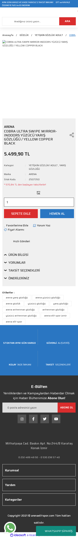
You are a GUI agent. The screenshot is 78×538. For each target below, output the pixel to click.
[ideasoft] (18, 535)
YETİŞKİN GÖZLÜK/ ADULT (43, 165)
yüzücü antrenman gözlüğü (21, 315)
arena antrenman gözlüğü (20, 309)
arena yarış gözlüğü (17, 297)
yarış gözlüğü (60, 303)
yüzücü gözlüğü (37, 303)
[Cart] (75, 12)
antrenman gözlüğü (53, 309)
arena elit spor (14, 321)
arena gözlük (13, 303)
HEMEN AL (57, 213)
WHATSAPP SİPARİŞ (59, 531)
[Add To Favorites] (64, 135)
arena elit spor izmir (55, 315)
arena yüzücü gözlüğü (47, 297)
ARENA (33, 174)
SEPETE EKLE (21, 213)
